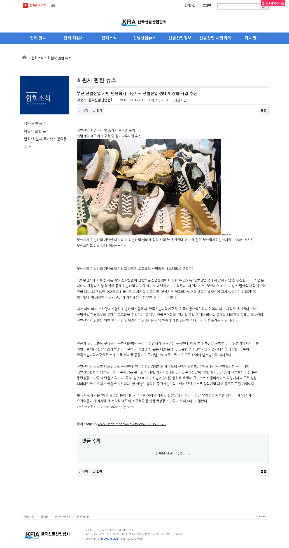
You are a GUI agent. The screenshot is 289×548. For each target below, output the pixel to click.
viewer (226, 234)
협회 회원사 (73, 38)
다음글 (97, 111)
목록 (264, 111)
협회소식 (109, 38)
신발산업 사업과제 (215, 38)
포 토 (27, 147)
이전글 (83, 111)
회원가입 (190, 5)
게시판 (250, 38)
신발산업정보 (179, 38)
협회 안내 (38, 38)
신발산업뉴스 (144, 38)
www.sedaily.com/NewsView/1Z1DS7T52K (132, 424)
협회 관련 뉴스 (35, 123)
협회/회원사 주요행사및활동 (45, 139)
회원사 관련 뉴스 (36, 131)
